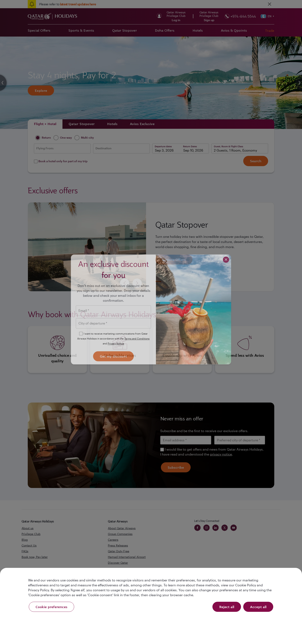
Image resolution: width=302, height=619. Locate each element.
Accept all (258, 607)
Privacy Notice (116, 343)
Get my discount (113, 356)
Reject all (226, 607)
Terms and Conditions (137, 338)
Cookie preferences (51, 607)
